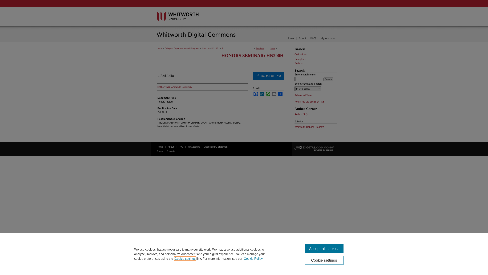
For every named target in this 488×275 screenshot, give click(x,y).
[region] (244, 254)
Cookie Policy (253, 258)
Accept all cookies (324, 249)
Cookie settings (185, 258)
